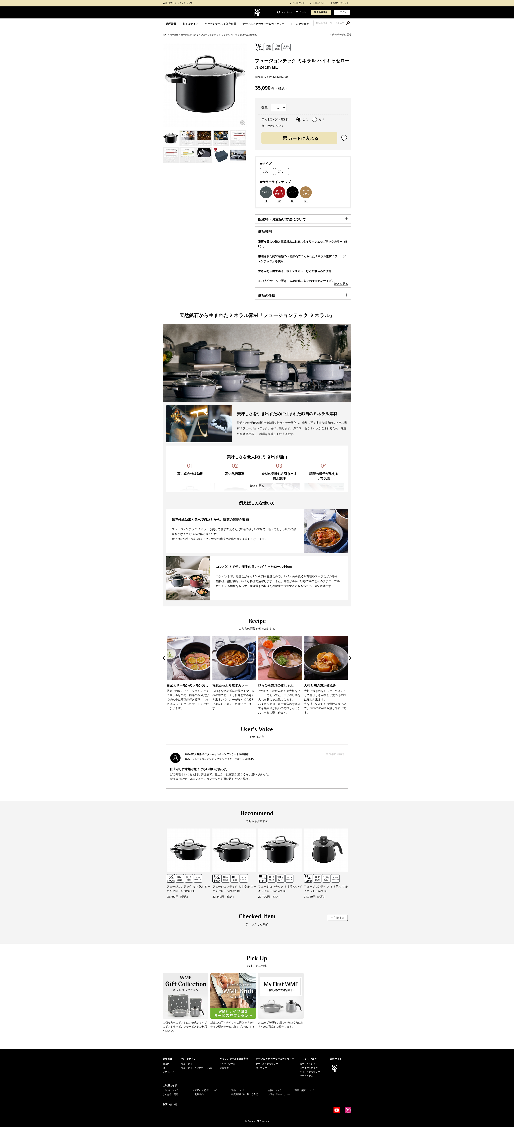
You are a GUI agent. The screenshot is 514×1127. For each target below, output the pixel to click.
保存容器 (224, 1067)
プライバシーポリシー (279, 1094)
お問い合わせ (319, 3)
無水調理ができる (189, 35)
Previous (164, 658)
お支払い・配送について (205, 1090)
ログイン (341, 12)
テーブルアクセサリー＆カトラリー (263, 23)
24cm (282, 172)
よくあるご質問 (170, 1094)
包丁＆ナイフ (190, 23)
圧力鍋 (166, 1063)
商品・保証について (304, 1090)
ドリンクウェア (300, 23)
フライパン (168, 1071)
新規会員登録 (320, 12)
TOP (165, 35)
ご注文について (170, 1090)
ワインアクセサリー (310, 1071)
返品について (238, 1090)
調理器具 (171, 23)
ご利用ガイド (299, 3)
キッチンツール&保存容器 (234, 1058)
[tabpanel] (171, 138)
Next (350, 658)
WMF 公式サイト (341, 3)
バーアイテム (306, 1075)
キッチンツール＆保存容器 (220, 23)
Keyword (174, 35)
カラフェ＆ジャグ (309, 1063)
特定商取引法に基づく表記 (244, 1094)
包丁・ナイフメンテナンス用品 (196, 1067)
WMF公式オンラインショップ (177, 3)
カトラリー (261, 1067)
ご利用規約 (198, 1094)
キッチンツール (227, 1063)
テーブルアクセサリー (267, 1063)
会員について (274, 1090)
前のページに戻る (341, 34)
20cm (267, 172)
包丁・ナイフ (188, 1063)
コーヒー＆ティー (309, 1067)
